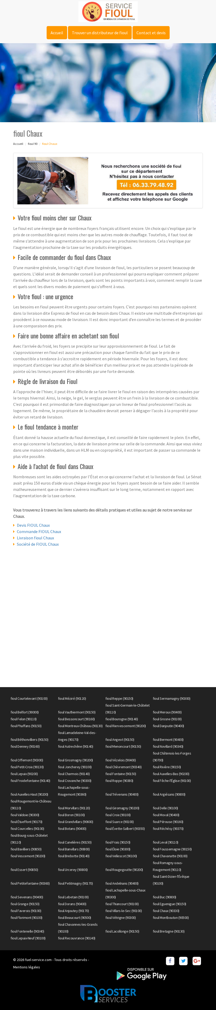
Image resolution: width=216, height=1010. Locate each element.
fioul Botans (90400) (72, 828)
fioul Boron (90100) (71, 814)
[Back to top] (201, 995)
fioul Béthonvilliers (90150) (29, 739)
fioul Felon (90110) (24, 719)
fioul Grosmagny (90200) (75, 760)
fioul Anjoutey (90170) (73, 910)
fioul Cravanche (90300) (74, 780)
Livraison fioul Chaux (35, 537)
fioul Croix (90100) (118, 814)
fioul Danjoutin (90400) (168, 725)
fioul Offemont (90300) (27, 760)
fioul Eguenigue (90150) (169, 903)
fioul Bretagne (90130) (168, 931)
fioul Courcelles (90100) (27, 828)
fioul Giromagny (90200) (122, 808)
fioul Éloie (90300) (117, 849)
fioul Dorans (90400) (72, 903)
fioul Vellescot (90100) (121, 856)
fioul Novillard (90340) (168, 746)
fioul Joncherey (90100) (75, 767)
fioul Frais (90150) (117, 842)
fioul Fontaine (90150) (120, 773)
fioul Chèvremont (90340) (123, 767)
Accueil (57, 32)
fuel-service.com (38, 959)
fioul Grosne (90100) (167, 719)
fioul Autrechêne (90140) (75, 746)
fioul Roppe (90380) (119, 780)
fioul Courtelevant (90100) (29, 698)
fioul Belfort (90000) (25, 712)
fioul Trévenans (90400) (122, 794)
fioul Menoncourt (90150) (123, 746)
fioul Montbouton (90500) (171, 917)
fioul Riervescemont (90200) (125, 725)
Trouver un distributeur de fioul (100, 32)
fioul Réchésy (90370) (168, 828)
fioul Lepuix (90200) (24, 773)
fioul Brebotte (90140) (73, 856)
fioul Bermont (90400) (168, 739)
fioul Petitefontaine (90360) (30, 883)
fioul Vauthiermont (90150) (76, 712)
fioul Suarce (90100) (119, 821)
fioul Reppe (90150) (119, 698)
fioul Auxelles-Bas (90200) (171, 773)
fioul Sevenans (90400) (27, 897)
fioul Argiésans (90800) (169, 794)
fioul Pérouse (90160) (168, 821)
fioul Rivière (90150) (167, 767)
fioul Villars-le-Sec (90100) (123, 910)
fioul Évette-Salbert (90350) (125, 828)
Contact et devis (151, 32)
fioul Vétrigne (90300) (120, 917)
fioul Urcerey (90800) (73, 869)
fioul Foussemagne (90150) (172, 849)
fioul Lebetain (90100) (73, 897)
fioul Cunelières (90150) (74, 842)
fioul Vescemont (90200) (28, 856)
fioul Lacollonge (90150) (122, 931)
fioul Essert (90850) (24, 869)
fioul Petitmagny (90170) (75, 883)
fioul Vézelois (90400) (120, 760)
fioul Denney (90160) (25, 746)
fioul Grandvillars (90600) (75, 821)
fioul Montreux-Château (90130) (80, 725)
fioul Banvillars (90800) (74, 849)
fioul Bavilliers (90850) (26, 849)
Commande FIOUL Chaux (39, 531)
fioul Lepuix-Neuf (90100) (28, 938)
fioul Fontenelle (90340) (27, 931)
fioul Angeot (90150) (119, 739)
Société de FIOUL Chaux (38, 544)
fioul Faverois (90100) (26, 910)
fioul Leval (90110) (165, 842)
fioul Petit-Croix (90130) (27, 767)
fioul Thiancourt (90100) (122, 903)
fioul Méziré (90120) (72, 698)
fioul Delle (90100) (165, 808)
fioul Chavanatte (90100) (170, 856)
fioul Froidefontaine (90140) (30, 780)
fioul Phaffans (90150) (26, 725)
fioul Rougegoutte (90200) (124, 869)
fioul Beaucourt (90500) (74, 917)
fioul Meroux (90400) (167, 712)
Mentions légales (26, 967)
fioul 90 (32, 144)
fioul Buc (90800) (164, 897)
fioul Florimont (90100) (26, 917)
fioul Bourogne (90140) (121, 719)
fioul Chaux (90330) (166, 910)
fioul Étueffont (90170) (26, 821)
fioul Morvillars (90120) (74, 808)
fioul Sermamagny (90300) (171, 698)
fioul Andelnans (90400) (122, 883)
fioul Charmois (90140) (74, 773)
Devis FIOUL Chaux (33, 525)
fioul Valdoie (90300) (25, 814)
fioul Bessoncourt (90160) (76, 719)
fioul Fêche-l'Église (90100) (172, 780)
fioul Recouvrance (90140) (76, 938)
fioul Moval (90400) (166, 814)
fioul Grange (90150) (25, 903)
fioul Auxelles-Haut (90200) (29, 794)
